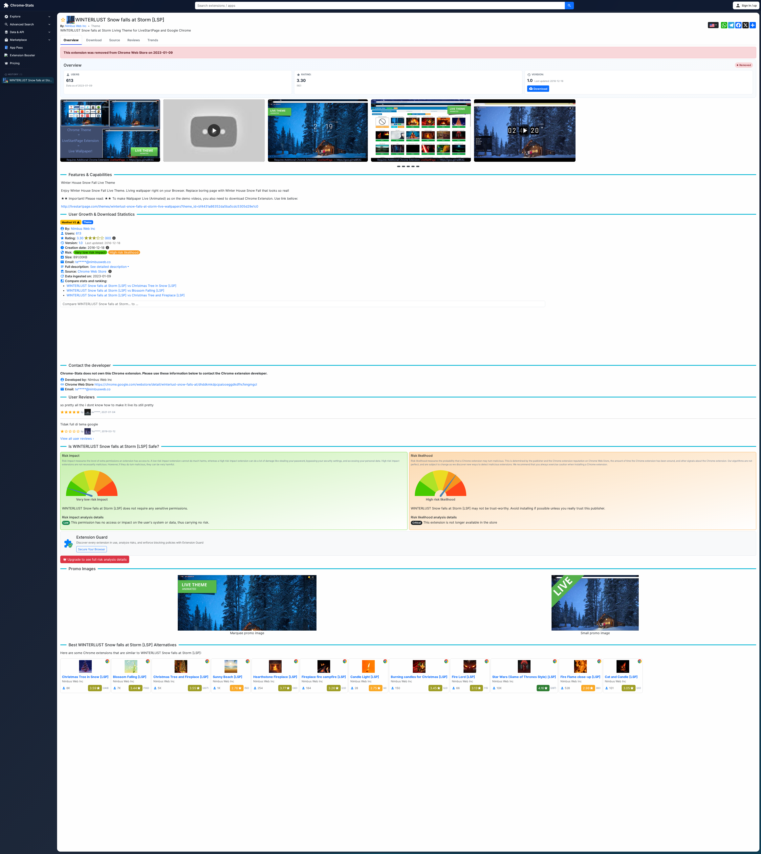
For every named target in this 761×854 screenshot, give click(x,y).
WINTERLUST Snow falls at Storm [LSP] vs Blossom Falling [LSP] (115, 290)
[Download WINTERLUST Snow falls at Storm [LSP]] (639, 82)
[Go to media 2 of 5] (403, 166)
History (15, 74)
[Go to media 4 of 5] (413, 166)
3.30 (94, 238)
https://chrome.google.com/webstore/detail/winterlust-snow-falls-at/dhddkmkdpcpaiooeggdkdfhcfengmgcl (176, 384)
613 (78, 233)
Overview (71, 40)
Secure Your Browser (91, 549)
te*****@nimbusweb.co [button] (93, 262)
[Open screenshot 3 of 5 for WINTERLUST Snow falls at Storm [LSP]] (318, 130)
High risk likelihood (124, 252)
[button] (746, 5)
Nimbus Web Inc (75, 26)
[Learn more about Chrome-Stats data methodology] (110, 271)
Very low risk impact (90, 252)
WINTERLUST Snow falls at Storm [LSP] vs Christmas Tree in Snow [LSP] (121, 286)
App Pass (16, 47)
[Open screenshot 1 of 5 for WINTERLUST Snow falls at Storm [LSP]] (110, 130)
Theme (95, 26)
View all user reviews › (77, 438)
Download (94, 40)
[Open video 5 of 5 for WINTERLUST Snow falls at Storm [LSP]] (525, 130)
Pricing (15, 63)
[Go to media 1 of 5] (398, 166)
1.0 (81, 243)
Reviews (133, 40)
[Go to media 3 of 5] (408, 166)
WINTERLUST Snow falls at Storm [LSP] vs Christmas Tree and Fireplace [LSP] (126, 295)
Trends (152, 40)
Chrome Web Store (92, 271)
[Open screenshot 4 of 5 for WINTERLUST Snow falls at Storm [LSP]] (421, 130)
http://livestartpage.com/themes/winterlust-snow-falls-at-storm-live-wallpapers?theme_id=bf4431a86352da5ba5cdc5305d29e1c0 (159, 206)
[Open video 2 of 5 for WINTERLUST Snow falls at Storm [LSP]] (214, 130)
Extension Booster (22, 55)
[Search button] (569, 5)
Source (114, 40)
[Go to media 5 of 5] (417, 166)
